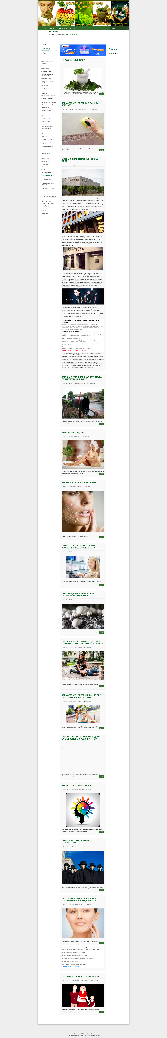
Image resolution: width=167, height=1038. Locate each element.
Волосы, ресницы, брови (48, 104)
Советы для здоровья (78, 647)
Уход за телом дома (73, 432)
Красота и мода (77, 165)
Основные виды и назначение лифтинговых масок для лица (79, 899)
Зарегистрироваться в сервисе (70, 966)
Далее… (101, 94)
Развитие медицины (77, 486)
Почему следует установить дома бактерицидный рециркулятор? (81, 738)
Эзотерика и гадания (47, 146)
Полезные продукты (47, 149)
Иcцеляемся (87, 980)
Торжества (45, 167)
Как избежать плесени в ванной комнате (80, 104)
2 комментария (88, 701)
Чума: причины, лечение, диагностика (76, 841)
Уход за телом (76, 436)
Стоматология (46, 90)
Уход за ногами (46, 118)
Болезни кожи (45, 68)
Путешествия (45, 161)
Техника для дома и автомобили (80, 109)
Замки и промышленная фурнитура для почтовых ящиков (82, 378)
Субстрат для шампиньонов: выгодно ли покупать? (78, 595)
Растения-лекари (46, 172)
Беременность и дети (47, 59)
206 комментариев (92, 63)
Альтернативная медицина (80, 63)
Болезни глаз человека (48, 66)
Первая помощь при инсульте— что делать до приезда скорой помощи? (82, 642)
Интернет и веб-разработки (49, 95)
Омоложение (45, 107)
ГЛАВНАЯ (44, 28)
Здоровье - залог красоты (78, 551)
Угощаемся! (45, 169)
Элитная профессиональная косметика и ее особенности (78, 547)
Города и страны (46, 128)
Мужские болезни (46, 78)
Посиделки (44, 151)
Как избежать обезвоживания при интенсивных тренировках (81, 696)
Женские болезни (46, 71)
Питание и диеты (46, 110)
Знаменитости (46, 153)
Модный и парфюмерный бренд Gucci (80, 160)
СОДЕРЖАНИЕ (62, 28)
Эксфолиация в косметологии (79, 483)
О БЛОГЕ (52, 28)
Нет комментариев (93, 109)
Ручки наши (45, 113)
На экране (44, 133)
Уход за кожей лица (78, 904)
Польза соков (45, 85)
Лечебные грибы (77, 599)
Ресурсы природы (47, 88)
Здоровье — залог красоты (48, 102)
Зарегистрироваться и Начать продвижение (74, 350)
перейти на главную (71, 34)
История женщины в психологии (80, 976)
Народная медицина (73, 60)
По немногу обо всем (47, 126)
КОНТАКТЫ (72, 28)
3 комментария (88, 647)
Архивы (43, 213)
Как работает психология (76, 785)
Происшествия (46, 158)
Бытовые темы (45, 93)
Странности (45, 164)
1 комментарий (87, 486)
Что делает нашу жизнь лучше (79, 383)
